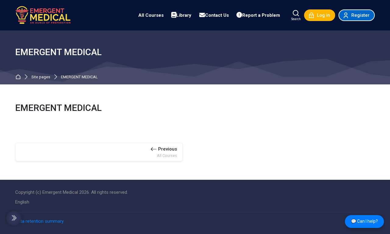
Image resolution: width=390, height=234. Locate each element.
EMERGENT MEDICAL (79, 77)
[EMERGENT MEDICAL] (43, 15)
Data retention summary (39, 221)
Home (19, 77)
